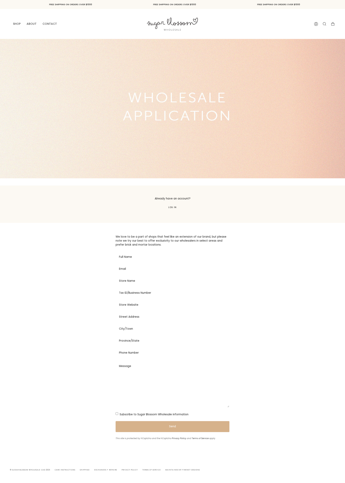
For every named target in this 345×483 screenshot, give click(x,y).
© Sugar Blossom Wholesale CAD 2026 (30, 470)
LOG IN (172, 207)
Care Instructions (65, 470)
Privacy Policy (179, 438)
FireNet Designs (191, 470)
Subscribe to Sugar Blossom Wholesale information (153, 414)
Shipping (85, 470)
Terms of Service (200, 438)
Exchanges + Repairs (105, 470)
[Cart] (333, 24)
